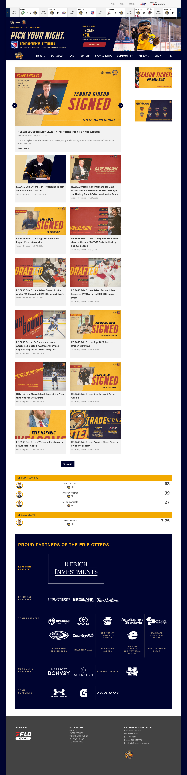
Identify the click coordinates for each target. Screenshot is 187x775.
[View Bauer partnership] (108, 693)
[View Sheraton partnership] (83, 672)
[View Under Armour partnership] (59, 693)
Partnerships (76, 733)
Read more (22, 148)
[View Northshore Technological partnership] (156, 621)
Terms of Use (76, 741)
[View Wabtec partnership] (59, 621)
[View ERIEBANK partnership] (83, 600)
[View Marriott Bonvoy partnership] (59, 672)
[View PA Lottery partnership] (108, 621)
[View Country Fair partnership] (83, 635)
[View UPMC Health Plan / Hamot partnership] (59, 600)
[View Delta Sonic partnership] (59, 635)
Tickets (137, 16)
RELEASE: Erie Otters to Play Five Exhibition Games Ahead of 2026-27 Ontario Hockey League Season (94, 242)
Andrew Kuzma (70, 492)
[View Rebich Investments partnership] (76, 569)
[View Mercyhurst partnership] (132, 672)
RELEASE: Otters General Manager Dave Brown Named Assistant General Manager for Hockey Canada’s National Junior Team (94, 190)
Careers (74, 730)
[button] (14, 105)
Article (20, 135)
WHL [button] (113, 4)
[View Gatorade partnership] (83, 693)
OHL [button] (122, 4)
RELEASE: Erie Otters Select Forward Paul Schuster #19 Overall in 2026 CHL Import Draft (93, 294)
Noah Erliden (70, 520)
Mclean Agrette (70, 501)
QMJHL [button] (132, 4)
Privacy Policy (77, 739)
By (28, 135)
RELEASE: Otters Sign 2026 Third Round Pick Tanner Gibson (59, 132)
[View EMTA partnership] (132, 635)
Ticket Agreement (79, 736)
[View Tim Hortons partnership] (108, 600)
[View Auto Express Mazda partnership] (132, 621)
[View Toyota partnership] (83, 621)
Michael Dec (70, 483)
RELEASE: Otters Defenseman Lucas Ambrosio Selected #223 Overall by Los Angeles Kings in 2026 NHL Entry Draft (37, 346)
